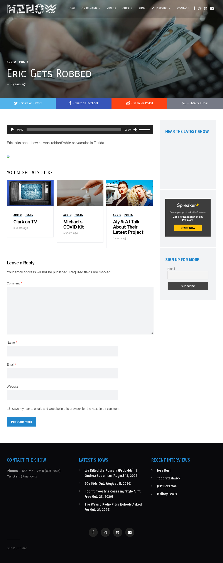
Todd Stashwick (168, 478)
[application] (80, 129)
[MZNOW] (32, 9)
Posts (24, 62)
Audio (11, 62)
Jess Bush (164, 470)
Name (12, 342)
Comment (14, 283)
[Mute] (135, 129)
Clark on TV (25, 221)
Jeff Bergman (167, 486)
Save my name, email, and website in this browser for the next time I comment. (66, 408)
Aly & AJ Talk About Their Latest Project (128, 227)
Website (12, 386)
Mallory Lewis (167, 494)
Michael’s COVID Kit (73, 224)
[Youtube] (206, 8)
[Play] (12, 129)
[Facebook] (194, 8)
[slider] (145, 129)
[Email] (212, 8)
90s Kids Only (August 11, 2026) (108, 483)
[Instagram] (200, 8)
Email (11, 364)
